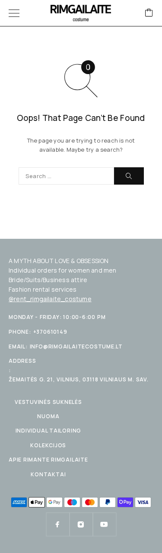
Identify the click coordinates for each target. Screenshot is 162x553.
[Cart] (149, 13)
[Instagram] (81, 524)
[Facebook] (58, 524)
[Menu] (14, 13)
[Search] (129, 176)
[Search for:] (66, 176)
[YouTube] (104, 524)
